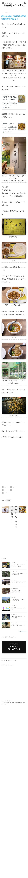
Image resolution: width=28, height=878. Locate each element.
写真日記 (9, 500)
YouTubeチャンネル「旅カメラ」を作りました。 (19, 617)
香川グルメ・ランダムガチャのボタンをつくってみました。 (19, 565)
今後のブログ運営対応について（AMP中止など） (18, 600)
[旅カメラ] (14, 5)
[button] (25, 3)
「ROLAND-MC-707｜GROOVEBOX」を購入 (16, 591)
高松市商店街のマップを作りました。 (19, 608)
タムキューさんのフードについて (19, 582)
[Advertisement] (14, 461)
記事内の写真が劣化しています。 (19, 625)
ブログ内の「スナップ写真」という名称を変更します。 (19, 574)
